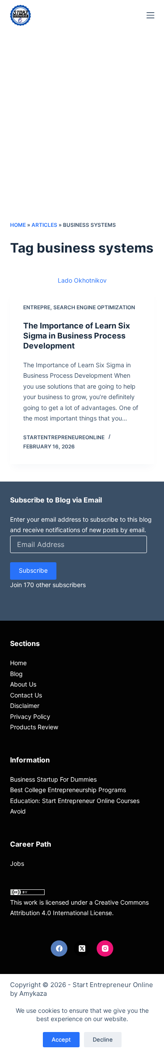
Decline (103, 1039)
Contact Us (26, 695)
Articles (44, 225)
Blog (16, 673)
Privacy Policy (30, 716)
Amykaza (33, 993)
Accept (61, 1039)
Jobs (17, 863)
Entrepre (36, 307)
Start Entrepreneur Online (113, 985)
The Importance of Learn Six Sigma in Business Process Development (76, 336)
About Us (23, 684)
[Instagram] (105, 948)
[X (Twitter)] (82, 948)
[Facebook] (59, 948)
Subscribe (33, 570)
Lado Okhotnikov (82, 280)
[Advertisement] (82, 134)
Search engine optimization (94, 307)
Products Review (34, 727)
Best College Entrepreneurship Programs (68, 789)
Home (18, 225)
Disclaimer (24, 705)
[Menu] (150, 15)
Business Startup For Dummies (53, 779)
